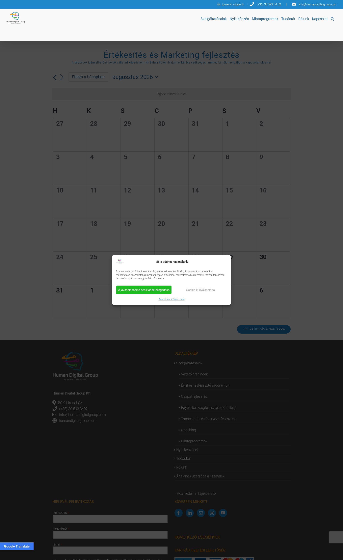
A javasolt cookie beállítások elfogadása (144, 290)
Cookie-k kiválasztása (200, 290)
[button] (332, 19)
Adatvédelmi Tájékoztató (172, 299)
